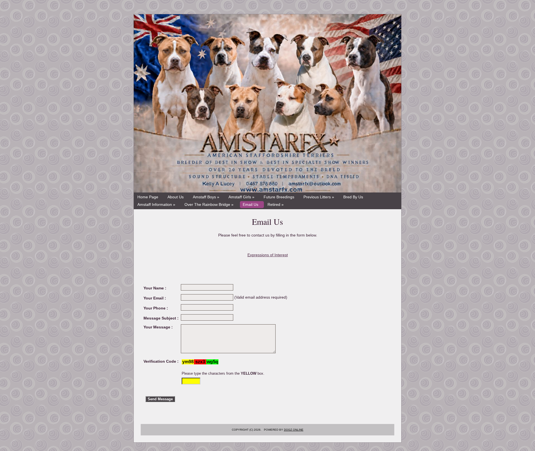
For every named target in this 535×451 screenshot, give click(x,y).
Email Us (250, 204)
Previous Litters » (318, 197)
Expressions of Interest (267, 255)
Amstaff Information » (156, 204)
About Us (175, 197)
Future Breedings (279, 197)
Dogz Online (293, 429)
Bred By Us (353, 197)
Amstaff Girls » (241, 197)
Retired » (276, 204)
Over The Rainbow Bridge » (209, 204)
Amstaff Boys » (206, 197)
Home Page (147, 197)
